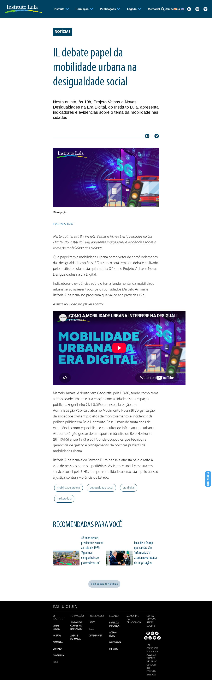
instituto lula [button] (64, 498)
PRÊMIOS (113, 649)
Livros (92, 622)
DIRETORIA (58, 642)
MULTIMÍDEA (115, 643)
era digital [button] (129, 487)
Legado (114, 616)
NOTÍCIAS (57, 636)
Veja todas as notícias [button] (104, 584)
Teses (91, 629)
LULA (55, 662)
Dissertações (95, 636)
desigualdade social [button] (101, 487)
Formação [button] (82, 9)
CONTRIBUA (58, 656)
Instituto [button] (59, 9)
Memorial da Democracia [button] (164, 9)
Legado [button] (132, 9)
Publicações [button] (108, 9)
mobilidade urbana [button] (68, 487)
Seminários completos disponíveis (76, 625)
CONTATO (57, 649)
